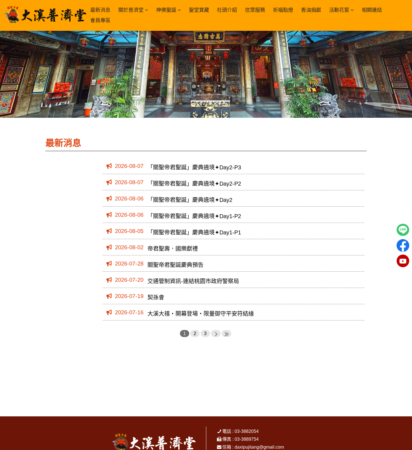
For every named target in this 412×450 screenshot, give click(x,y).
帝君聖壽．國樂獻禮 (172, 249)
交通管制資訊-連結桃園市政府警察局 (193, 281)
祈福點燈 (283, 10)
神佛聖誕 (166, 10)
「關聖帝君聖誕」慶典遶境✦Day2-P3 (194, 167)
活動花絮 (339, 10)
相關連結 (372, 10)
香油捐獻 (311, 10)
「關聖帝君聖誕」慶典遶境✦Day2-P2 (194, 184)
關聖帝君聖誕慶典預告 (175, 265)
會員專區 (100, 20)
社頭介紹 (227, 10)
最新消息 (100, 10)
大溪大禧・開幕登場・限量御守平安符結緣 (200, 314)
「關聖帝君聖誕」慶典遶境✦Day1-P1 (194, 232)
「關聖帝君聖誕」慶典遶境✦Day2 (189, 200)
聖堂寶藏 (199, 10)
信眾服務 (255, 10)
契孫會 (155, 297)
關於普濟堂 (130, 10)
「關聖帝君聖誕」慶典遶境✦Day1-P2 (194, 216)
